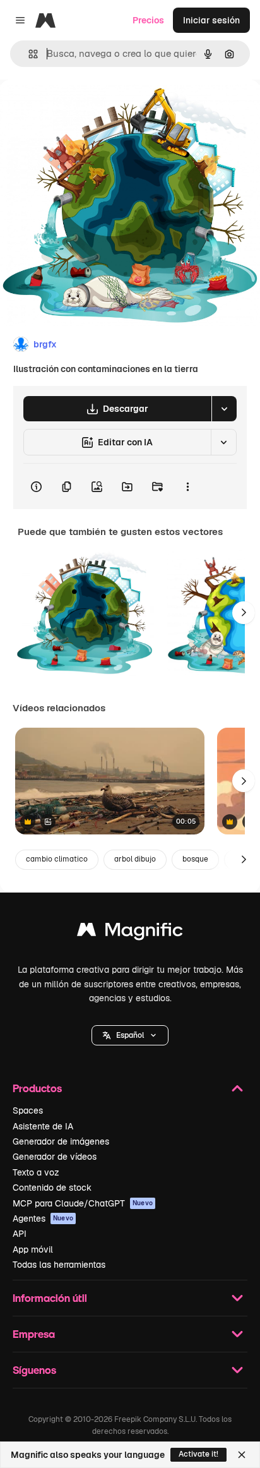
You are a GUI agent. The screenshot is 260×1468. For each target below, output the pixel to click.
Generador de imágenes (61, 1141)
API (20, 1233)
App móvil (33, 1249)
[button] (130, 1035)
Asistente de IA (43, 1126)
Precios (148, 20)
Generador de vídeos (55, 1156)
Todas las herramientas (59, 1264)
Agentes (43, 1218)
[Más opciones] (187, 486)
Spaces (28, 1110)
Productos (37, 1088)
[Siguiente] (243, 613)
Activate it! (198, 1454)
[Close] (241, 1454)
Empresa (34, 1333)
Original (80, 108)
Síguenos (34, 1369)
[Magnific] (130, 932)
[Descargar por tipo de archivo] (224, 408)
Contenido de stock (52, 1187)
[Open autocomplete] (28, 54)
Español (130, 1035)
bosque (195, 859)
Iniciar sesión (211, 20)
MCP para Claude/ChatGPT (83, 1203)
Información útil (50, 1297)
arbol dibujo (135, 859)
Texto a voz (36, 1172)
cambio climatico (57, 859)
